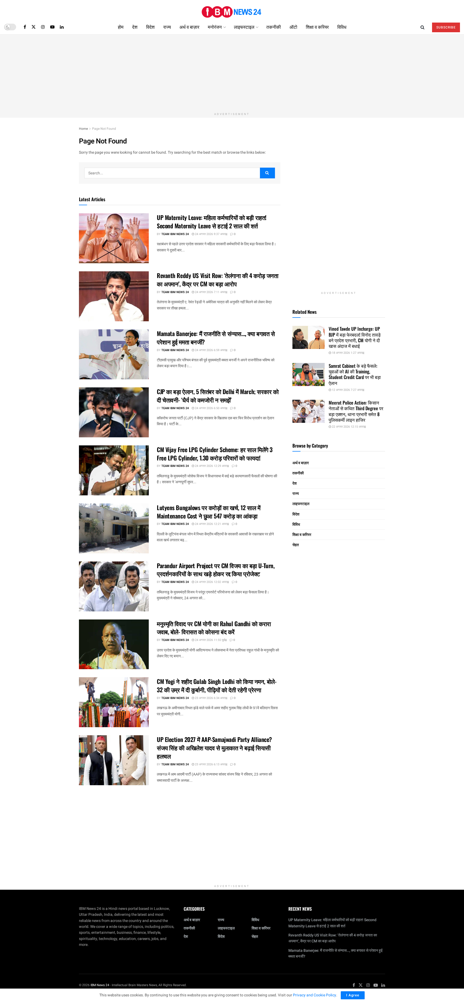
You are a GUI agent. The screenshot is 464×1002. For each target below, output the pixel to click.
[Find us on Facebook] (25, 26)
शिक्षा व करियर (317, 26)
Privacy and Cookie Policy (314, 995)
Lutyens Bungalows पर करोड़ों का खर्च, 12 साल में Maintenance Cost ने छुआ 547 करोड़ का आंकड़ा (208, 511)
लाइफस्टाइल (244, 26)
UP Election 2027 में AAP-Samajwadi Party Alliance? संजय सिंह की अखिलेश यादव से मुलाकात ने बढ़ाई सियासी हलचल (214, 747)
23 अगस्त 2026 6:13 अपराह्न (210, 764)
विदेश (150, 26)
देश (134, 26)
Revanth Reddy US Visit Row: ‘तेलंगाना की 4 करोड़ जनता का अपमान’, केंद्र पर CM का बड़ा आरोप (217, 279)
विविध (341, 26)
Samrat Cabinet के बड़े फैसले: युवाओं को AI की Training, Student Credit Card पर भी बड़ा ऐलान (355, 374)
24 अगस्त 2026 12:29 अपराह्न (211, 466)
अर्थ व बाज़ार (189, 26)
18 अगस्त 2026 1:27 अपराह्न (347, 353)
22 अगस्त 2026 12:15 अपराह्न (348, 426)
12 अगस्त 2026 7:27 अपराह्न (347, 390)
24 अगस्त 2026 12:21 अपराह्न (211, 524)
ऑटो (293, 26)
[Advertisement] (232, 72)
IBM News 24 (99, 985)
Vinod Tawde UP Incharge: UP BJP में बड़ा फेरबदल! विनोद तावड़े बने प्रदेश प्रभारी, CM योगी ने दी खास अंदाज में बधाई (354, 337)
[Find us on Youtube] (52, 26)
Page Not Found (104, 128)
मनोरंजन (215, 26)
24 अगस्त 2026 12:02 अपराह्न (211, 582)
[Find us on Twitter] (33, 26)
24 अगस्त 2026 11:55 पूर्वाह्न (210, 640)
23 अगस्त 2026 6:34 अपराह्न (210, 698)
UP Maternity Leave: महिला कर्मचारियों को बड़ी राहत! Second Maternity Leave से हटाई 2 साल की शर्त (211, 221)
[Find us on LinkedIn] (62, 26)
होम (121, 26)
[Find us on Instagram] (43, 26)
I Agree (352, 995)
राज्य (167, 26)
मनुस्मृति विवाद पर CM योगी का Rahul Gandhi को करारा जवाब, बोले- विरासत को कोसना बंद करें (214, 627)
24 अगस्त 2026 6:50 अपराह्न (210, 408)
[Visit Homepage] (232, 10)
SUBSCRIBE (446, 27)
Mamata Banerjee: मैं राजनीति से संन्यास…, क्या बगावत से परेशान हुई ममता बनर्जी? (216, 337)
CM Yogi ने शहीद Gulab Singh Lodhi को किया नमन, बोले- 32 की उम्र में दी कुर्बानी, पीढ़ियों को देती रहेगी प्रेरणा (216, 685)
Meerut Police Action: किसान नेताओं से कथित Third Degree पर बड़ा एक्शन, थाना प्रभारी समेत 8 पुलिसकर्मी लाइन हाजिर (356, 411)
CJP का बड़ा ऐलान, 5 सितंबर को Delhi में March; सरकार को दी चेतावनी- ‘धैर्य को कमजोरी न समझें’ (218, 395)
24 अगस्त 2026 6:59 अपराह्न (210, 350)
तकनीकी (273, 26)
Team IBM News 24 (175, 234)
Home (83, 128)
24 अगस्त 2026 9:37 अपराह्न (210, 234)
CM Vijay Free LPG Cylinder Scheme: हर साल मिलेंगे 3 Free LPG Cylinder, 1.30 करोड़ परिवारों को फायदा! (215, 453)
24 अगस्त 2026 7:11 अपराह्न (210, 292)
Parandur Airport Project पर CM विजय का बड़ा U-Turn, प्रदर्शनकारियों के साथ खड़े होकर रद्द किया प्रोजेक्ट (215, 569)
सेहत (295, 545)
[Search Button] (423, 26)
